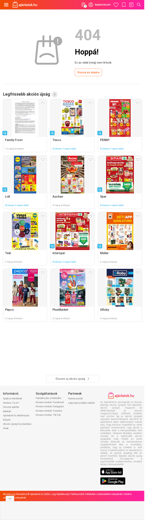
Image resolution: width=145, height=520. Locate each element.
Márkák (7, 411)
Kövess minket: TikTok (48, 414)
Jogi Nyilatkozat (60, 494)
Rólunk (7, 419)
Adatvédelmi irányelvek (109, 494)
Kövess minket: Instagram (50, 406)
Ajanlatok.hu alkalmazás (16, 415)
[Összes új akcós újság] (55, 94)
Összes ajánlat (11, 407)
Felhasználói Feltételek (83, 494)
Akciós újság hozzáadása (17, 424)
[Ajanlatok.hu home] (24, 4)
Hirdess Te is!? (11, 402)
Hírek (6, 428)
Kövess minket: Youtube (49, 410)
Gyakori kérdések (12, 398)
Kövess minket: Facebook (50, 402)
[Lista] (131, 5)
